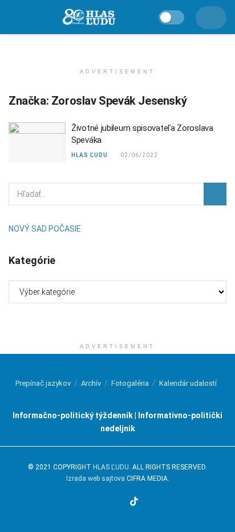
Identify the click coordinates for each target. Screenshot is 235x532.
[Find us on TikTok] (134, 502)
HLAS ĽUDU (89, 155)
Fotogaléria (130, 383)
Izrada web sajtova (95, 478)
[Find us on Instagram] (107, 502)
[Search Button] (215, 194)
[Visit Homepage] (88, 17)
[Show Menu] (13, 17)
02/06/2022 (138, 155)
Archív (91, 383)
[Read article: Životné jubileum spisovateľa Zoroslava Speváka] (37, 142)
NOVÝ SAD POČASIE (45, 228)
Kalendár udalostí (188, 383)
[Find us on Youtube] (120, 502)
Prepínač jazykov (43, 383)
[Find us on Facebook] (94, 502)
